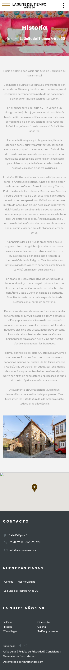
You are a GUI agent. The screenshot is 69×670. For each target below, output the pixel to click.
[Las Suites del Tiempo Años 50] (29, 5)
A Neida (8, 581)
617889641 (16, 542)
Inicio (8, 38)
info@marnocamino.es (23, 550)
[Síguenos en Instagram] (25, 645)
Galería (41, 626)
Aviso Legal (9, 651)
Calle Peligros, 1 (18, 535)
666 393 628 (32, 542)
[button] (34, 487)
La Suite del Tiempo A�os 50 (42, 38)
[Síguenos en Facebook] (20, 645)
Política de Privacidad (31, 651)
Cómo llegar (10, 631)
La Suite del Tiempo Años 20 (21, 590)
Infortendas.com (33, 661)
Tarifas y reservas (47, 631)
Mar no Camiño (26, 581)
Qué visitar (44, 622)
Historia (7, 626)
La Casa (7, 622)
